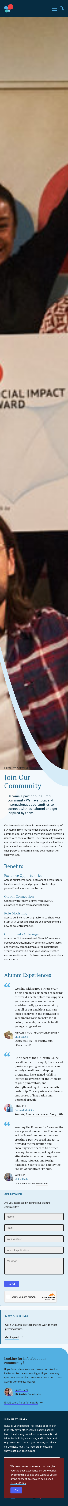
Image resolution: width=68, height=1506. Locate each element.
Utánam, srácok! (23, 1045)
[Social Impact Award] (16, 8)
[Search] (62, 8)
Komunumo (42, 1183)
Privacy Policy (18, 1483)
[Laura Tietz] (8, 1392)
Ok (16, 1490)
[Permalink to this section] (27, 1362)
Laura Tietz (21, 1390)
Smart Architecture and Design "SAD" (44, 1114)
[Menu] (54, 9)
